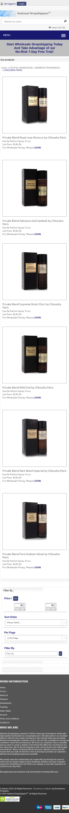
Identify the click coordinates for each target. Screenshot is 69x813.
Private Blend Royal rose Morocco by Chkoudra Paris (34, 137)
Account (3, 715)
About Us (4, 695)
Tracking (4, 707)
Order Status (5, 711)
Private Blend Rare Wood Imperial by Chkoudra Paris (34, 470)
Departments (5, 703)
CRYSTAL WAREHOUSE (21, 68)
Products (4, 699)
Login (21, 4)
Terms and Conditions (9, 719)
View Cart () (58, 27)
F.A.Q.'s (3, 691)
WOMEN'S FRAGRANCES (47, 68)
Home (4, 68)
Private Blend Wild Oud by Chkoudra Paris (27, 387)
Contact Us (5, 722)
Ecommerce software (42, 789)
